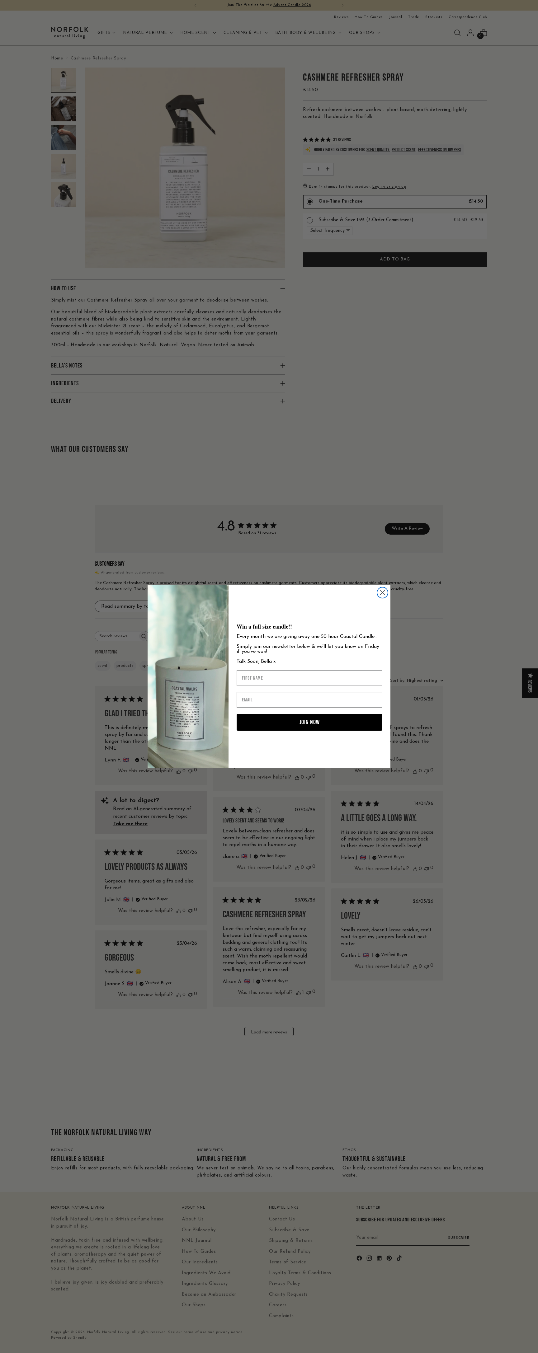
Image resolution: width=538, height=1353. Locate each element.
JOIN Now (310, 722)
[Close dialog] (382, 592)
